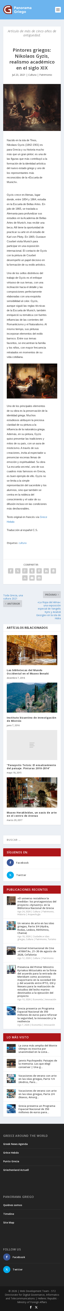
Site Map (8, 1222)
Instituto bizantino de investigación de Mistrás (31, 719)
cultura (22, 543)
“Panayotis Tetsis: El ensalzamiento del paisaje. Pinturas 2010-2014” (31, 766)
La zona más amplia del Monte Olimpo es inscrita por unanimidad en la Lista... (37, 1049)
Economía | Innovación (44, 999)
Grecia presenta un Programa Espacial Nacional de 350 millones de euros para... (36, 1109)
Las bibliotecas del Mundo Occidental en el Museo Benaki (28, 671)
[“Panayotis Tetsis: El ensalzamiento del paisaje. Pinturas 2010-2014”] (32, 745)
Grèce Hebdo (11, 1152)
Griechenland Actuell (16, 1170)
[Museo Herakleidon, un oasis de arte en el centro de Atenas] (32, 792)
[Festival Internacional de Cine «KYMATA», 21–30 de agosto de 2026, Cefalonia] (11, 950)
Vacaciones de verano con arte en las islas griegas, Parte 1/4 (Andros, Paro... (37, 1079)
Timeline (8, 1214)
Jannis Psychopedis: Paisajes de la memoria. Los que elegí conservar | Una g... (37, 1064)
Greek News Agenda (15, 1144)
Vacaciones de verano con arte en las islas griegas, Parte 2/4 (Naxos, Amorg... (37, 1094)
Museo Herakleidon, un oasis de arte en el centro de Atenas (32, 814)
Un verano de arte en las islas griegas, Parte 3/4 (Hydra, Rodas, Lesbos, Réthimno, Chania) (35, 928)
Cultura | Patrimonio (40, 74)
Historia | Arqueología (28, 914)
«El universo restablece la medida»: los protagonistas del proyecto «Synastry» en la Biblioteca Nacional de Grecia (36, 903)
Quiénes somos (12, 1205)
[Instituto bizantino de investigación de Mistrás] (32, 698)
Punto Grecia (11, 1161)
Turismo (52, 939)
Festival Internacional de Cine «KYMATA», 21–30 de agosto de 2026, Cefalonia (36, 951)
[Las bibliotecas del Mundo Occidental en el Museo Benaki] (32, 650)
